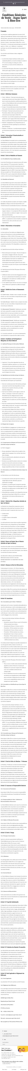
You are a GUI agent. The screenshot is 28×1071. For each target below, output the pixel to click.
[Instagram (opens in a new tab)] (15, 3)
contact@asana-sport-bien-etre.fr (18, 2)
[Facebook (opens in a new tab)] (13, 3)
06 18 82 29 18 (7, 2)
